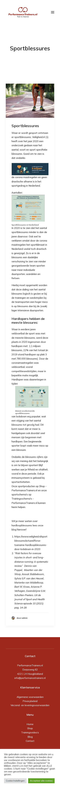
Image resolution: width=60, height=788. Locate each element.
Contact (30, 740)
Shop (30, 728)
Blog (30, 736)
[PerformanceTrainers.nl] (23, 12)
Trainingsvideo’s (30, 732)
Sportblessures (25, 125)
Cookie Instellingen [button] (15, 780)
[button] (30, 101)
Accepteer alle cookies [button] (41, 780)
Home (30, 724)
